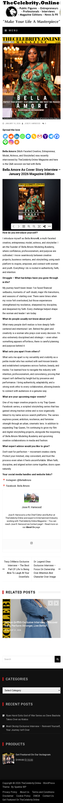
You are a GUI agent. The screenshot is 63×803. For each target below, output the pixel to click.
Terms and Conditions (43, 792)
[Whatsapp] (22, 136)
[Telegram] (51, 136)
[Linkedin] (16, 136)
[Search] (58, 659)
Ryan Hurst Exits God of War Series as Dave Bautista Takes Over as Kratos (33, 717)
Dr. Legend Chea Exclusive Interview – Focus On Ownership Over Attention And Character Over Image (45, 569)
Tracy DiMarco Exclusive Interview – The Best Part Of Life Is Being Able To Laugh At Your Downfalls (16, 569)
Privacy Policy (9, 792)
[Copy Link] (33, 136)
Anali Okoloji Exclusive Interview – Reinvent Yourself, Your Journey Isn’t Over (33, 728)
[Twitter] (5, 136)
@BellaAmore (24, 480)
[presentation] (50, 603)
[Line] (5, 142)
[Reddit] (11, 136)
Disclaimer (7, 795)
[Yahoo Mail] (45, 136)
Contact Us (48, 795)
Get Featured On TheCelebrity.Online (20, 799)
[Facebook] (56, 136)
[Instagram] (11, 142)
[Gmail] (39, 136)
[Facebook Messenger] (28, 136)
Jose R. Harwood (32, 123)
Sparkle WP (20, 787)
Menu (12, 30)
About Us (30, 527)
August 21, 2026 (14, 630)
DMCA (36, 795)
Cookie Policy (23, 795)
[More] (16, 142)
